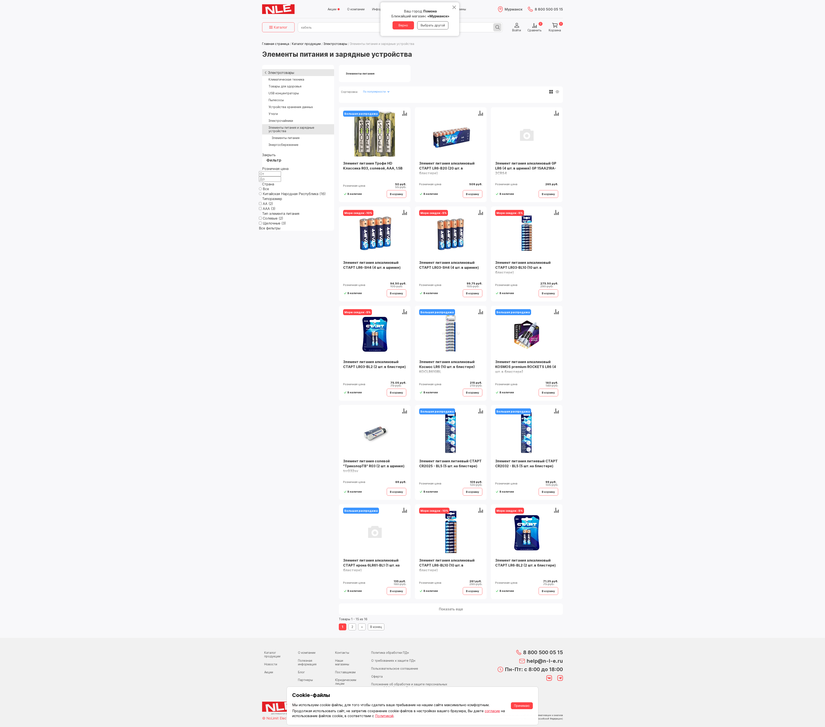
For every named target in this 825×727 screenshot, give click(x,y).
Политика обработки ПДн (390, 652)
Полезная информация (307, 662)
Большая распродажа (361, 113)
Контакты (342, 652)
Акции (332, 9)
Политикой (384, 716)
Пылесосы (276, 100)
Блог (301, 672)
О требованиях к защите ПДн (393, 660)
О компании (356, 9)
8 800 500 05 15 (549, 9)
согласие (492, 711)
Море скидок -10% (358, 213)
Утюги (273, 114)
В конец (376, 627)
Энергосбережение (283, 145)
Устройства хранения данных (291, 107)
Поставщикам (345, 672)
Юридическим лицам (345, 681)
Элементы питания (285, 138)
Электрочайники (281, 120)
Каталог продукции (272, 654)
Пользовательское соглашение (394, 668)
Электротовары (281, 72)
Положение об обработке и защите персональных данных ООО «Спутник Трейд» (409, 686)
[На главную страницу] (278, 9)
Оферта (377, 676)
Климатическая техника (286, 79)
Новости (270, 664)
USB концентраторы (284, 93)
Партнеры (305, 680)
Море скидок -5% (433, 213)
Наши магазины (342, 662)
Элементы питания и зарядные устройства (291, 129)
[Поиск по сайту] (497, 27)
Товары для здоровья (285, 86)
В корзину (396, 194)
